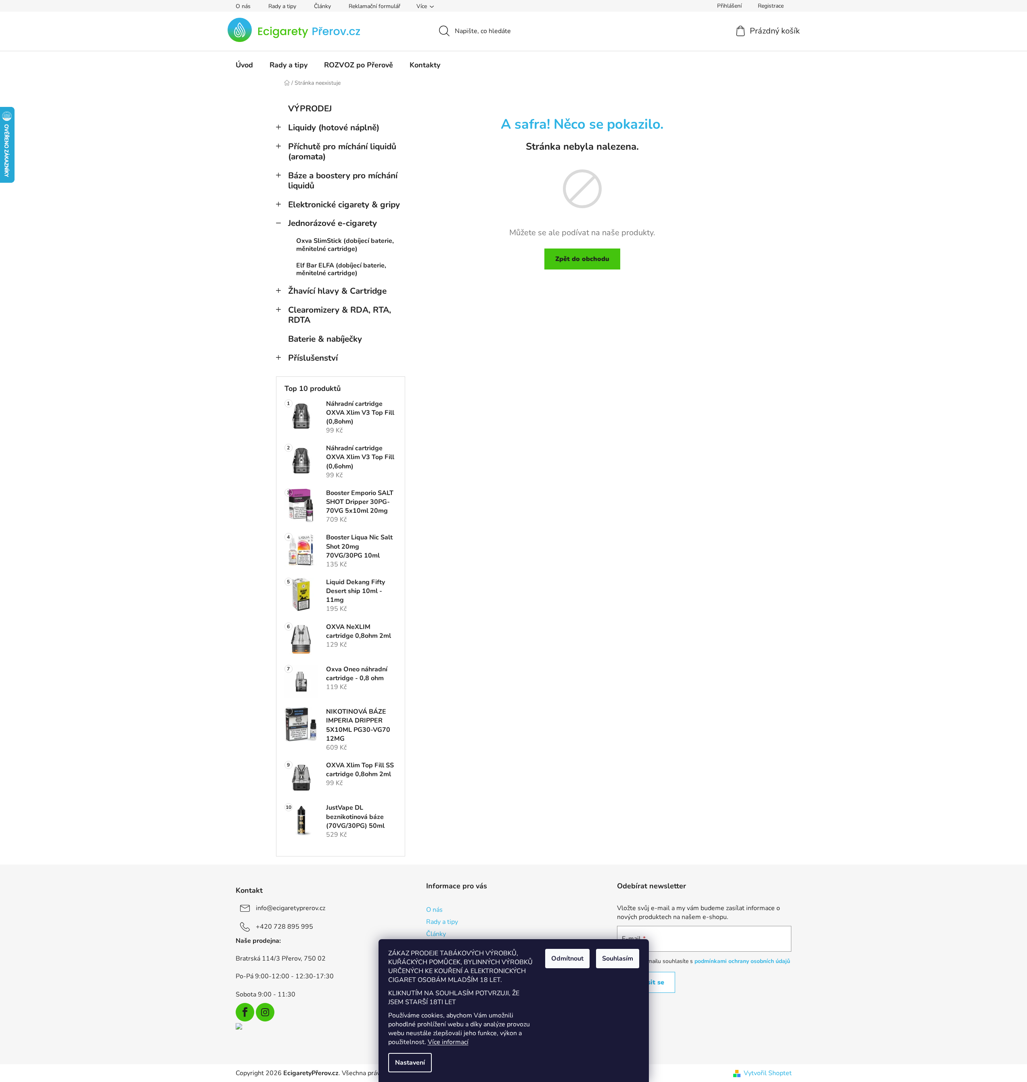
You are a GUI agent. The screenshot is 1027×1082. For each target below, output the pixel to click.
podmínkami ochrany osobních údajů (742, 961)
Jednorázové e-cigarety (332, 223)
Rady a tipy (282, 6)
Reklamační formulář (374, 6)
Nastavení (410, 1062)
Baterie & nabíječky (325, 339)
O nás (243, 6)
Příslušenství (313, 357)
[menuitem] (244, 65)
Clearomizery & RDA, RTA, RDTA (339, 315)
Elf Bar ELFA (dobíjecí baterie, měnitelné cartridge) (341, 269)
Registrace (771, 6)
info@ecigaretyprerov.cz (290, 908)
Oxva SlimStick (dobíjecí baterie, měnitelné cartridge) (345, 244)
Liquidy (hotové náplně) (333, 127)
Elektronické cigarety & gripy (344, 204)
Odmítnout (567, 958)
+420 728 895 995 (284, 926)
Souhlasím (617, 958)
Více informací (448, 1042)
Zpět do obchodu (582, 259)
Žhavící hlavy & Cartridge (337, 291)
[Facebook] (245, 1012)
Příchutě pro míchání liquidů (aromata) (342, 151)
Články (322, 6)
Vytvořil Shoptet (768, 1073)
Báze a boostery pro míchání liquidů (342, 180)
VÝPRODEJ (310, 108)
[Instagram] (265, 1012)
